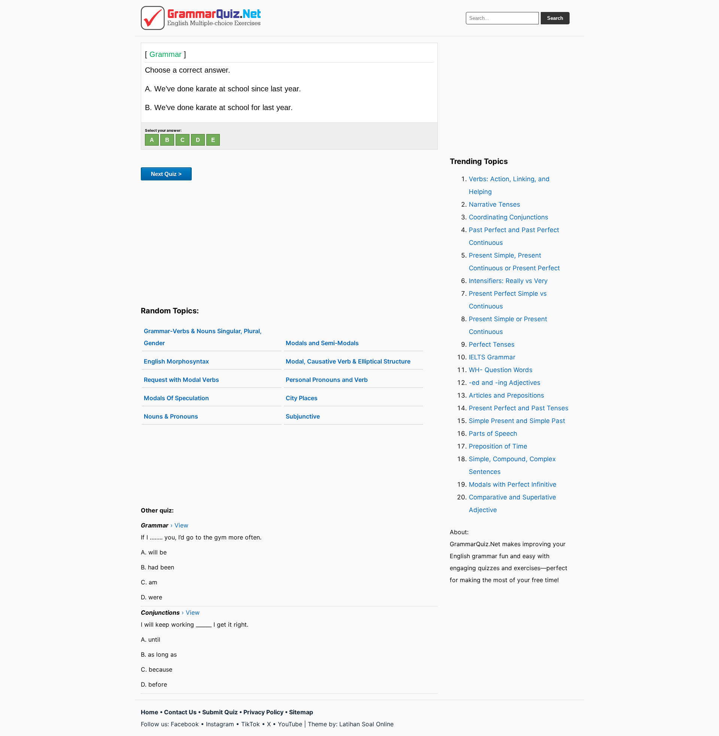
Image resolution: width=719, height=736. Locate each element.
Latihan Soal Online (366, 724)
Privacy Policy (263, 712)
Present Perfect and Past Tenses (518, 408)
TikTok (250, 724)
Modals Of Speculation (176, 398)
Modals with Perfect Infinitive (512, 484)
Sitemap (301, 712)
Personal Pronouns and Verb (327, 379)
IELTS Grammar (492, 357)
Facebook (185, 724)
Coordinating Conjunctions (508, 217)
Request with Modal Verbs (181, 379)
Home (149, 712)
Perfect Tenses (492, 344)
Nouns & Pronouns (171, 416)
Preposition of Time (498, 446)
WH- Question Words (501, 370)
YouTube (290, 724)
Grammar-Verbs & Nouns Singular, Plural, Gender (203, 337)
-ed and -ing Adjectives (504, 382)
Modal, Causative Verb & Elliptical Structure (348, 361)
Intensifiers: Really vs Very (508, 281)
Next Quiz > (166, 174)
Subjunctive (303, 416)
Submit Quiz (220, 712)
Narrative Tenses (494, 204)
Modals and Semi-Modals (322, 343)
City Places (302, 398)
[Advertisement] (289, 241)
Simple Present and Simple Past (517, 421)
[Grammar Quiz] (201, 18)
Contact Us (180, 712)
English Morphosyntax (176, 361)
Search (555, 18)
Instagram (220, 724)
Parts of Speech (493, 433)
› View (179, 525)
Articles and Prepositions (506, 395)
